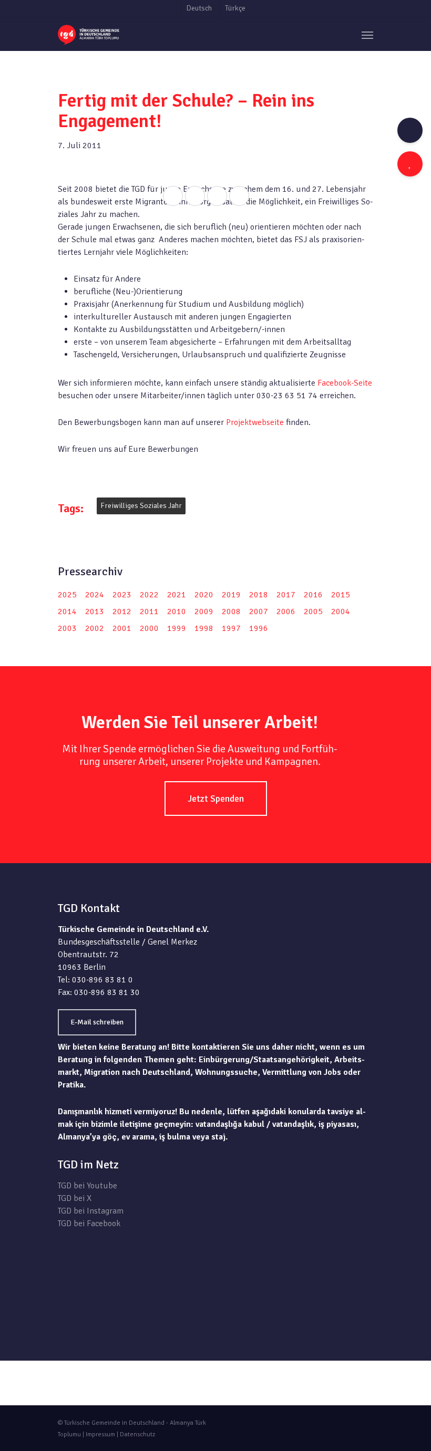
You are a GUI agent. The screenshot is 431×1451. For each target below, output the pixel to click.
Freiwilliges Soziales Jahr (141, 505)
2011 (149, 611)
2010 (176, 611)
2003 (67, 628)
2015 (340, 594)
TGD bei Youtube (87, 1185)
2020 (203, 594)
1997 (231, 628)
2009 (203, 611)
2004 (340, 611)
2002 (94, 628)
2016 (313, 594)
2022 (149, 594)
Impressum (100, 1434)
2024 (94, 594)
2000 (149, 628)
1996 (258, 628)
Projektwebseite (256, 422)
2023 (121, 594)
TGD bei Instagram (91, 1211)
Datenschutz (137, 1434)
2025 (67, 594)
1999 (176, 628)
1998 (203, 628)
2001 (121, 628)
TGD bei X (74, 1198)
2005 (313, 611)
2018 (258, 594)
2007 (258, 611)
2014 (67, 611)
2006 (285, 611)
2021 (176, 594)
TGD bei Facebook (89, 1223)
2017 (285, 594)
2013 (94, 611)
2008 (231, 611)
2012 (121, 611)
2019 (231, 594)
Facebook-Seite (344, 383)
